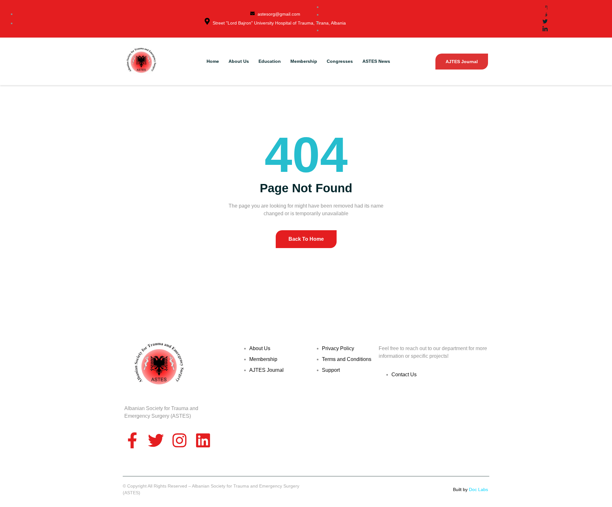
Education (270, 61)
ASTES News (376, 61)
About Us (239, 61)
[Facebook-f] (132, 440)
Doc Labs (479, 489)
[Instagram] (179, 440)
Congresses (340, 61)
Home (213, 61)
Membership (303, 61)
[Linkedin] (203, 440)
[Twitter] (156, 440)
